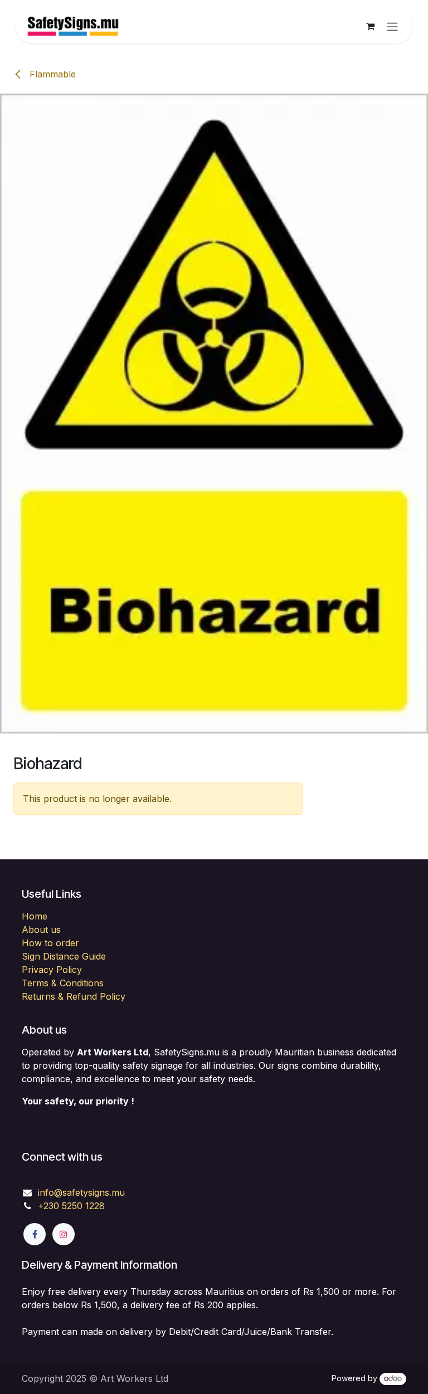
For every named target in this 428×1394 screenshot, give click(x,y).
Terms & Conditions (63, 983)
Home (34, 916)
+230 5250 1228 (71, 1205)
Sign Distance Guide (64, 956)
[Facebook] (34, 1234)
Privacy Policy (52, 969)
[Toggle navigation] (392, 26)
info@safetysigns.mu (81, 1192)
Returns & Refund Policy (73, 996)
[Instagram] (63, 1234)
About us (41, 929)
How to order (50, 942)
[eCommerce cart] (370, 26)
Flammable (51, 74)
